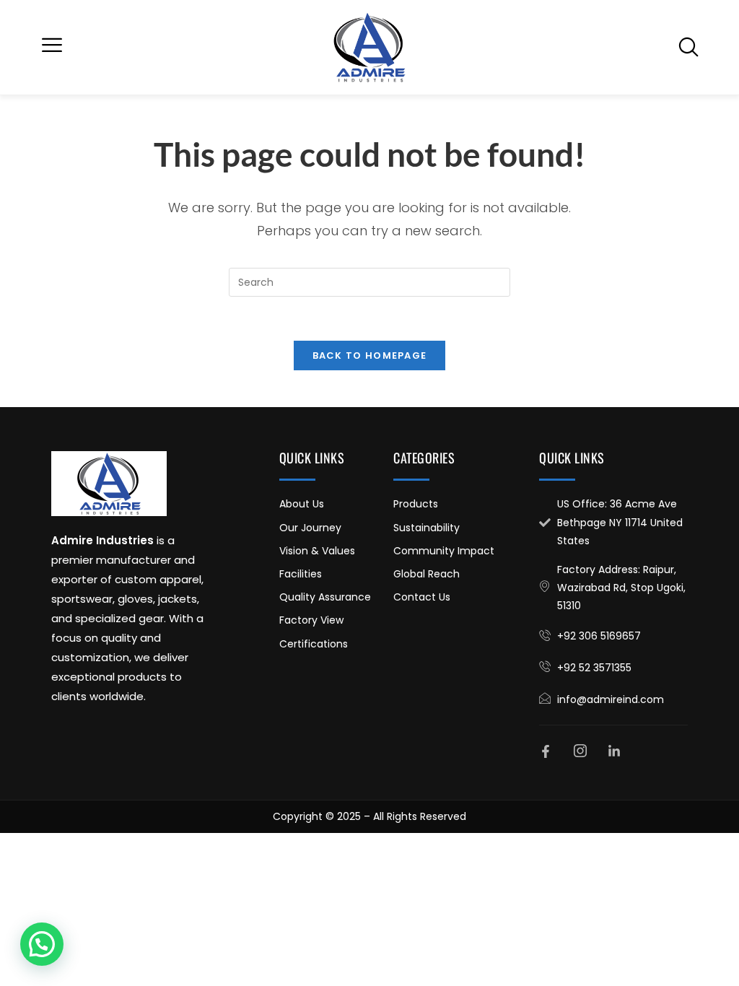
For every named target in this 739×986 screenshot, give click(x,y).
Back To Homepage (369, 355)
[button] (52, 47)
